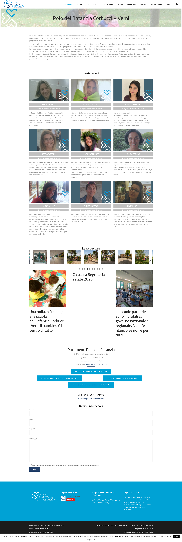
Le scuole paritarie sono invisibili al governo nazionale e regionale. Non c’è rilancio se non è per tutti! (132, 323)
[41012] (117, 257)
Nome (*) (32, 409)
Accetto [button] (176, 536)
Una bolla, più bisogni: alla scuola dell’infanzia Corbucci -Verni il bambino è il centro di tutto (47, 321)
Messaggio (33, 438)
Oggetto (32, 429)
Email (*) (32, 419)
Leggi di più (91, 540)
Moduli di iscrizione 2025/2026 (97, 364)
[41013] (83, 257)
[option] (49, 257)
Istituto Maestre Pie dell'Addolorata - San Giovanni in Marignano (106, 501)
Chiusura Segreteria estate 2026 (89, 277)
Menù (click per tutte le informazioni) (91, 398)
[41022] (134, 257)
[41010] (100, 257)
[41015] (66, 257)
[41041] (49, 257)
